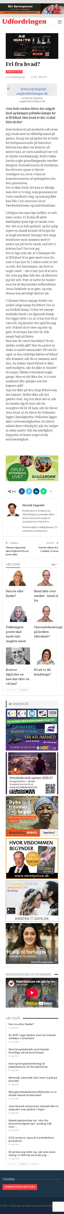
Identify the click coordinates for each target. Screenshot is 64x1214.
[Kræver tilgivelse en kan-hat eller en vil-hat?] (18, 656)
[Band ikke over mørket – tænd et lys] (46, 577)
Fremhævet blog (14, 71)
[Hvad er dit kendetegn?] (46, 656)
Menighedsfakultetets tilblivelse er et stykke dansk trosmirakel (32, 1093)
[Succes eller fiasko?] (18, 577)
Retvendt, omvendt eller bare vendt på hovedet (33, 1079)
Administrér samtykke (19, 1186)
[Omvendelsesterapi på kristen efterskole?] (46, 613)
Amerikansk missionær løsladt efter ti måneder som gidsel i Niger (33, 1107)
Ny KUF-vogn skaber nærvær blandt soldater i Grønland (32, 1036)
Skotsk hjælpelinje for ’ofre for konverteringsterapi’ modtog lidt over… (30, 1124)
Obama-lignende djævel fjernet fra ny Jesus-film (17, 551)
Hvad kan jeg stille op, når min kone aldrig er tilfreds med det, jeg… (32, 1153)
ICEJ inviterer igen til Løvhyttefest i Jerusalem (31, 1139)
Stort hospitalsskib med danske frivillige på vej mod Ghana (29, 1051)
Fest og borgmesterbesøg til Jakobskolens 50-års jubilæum (28, 1065)
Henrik (25, 510)
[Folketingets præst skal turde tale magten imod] (18, 613)
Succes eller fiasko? (21, 1024)
